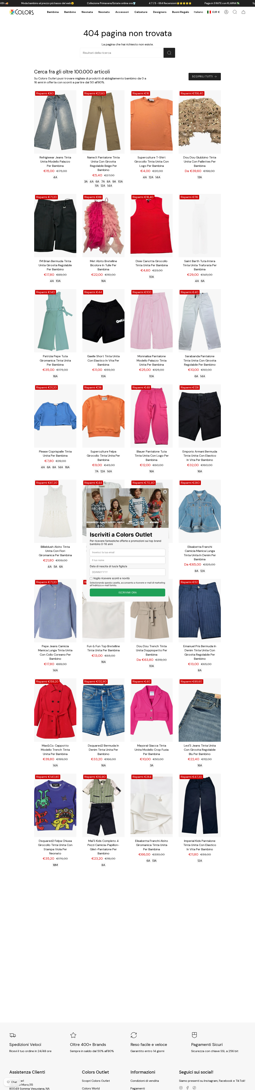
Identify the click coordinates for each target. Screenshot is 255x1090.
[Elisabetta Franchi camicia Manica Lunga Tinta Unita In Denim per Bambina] (200, 511)
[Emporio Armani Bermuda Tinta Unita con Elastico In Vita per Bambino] (200, 416)
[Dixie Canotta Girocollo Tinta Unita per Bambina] (151, 225)
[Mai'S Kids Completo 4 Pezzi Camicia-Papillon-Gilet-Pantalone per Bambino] (103, 805)
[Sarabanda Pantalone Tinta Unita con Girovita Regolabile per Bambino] (200, 320)
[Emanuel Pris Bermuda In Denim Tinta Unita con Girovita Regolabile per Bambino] (200, 610)
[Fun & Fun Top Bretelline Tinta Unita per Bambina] (103, 610)
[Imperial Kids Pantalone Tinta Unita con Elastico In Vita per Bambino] (200, 805)
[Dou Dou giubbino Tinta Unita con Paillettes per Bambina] (200, 122)
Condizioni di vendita (144, 1081)
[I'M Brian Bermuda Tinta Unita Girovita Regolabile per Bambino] (55, 225)
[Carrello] (243, 12)
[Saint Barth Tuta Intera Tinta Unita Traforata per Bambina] (200, 225)
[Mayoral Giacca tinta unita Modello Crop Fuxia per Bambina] (151, 710)
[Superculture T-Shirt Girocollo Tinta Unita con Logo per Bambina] (151, 122)
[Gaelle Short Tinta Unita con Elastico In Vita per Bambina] (103, 320)
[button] (52, 12)
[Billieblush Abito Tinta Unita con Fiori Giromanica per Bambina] (55, 511)
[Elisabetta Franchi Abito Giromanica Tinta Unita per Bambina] (151, 805)
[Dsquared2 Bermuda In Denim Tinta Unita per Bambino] (103, 710)
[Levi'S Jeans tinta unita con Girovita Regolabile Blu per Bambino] (200, 710)
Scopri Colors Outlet (96, 1081)
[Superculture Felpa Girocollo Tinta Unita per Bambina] (103, 416)
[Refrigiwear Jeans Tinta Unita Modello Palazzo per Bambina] (55, 122)
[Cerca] (169, 53)
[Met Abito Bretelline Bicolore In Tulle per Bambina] (103, 225)
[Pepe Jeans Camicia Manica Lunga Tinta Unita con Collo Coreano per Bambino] (55, 610)
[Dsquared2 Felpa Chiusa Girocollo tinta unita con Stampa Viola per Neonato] (55, 805)
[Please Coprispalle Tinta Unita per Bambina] (55, 416)
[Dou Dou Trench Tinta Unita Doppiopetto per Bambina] (151, 610)
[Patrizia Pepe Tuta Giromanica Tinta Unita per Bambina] (55, 320)
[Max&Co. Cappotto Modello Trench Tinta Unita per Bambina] (55, 710)
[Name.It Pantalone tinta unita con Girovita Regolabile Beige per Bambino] (103, 122)
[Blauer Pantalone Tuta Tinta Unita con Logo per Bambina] (151, 416)
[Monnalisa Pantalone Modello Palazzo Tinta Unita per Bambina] (151, 320)
